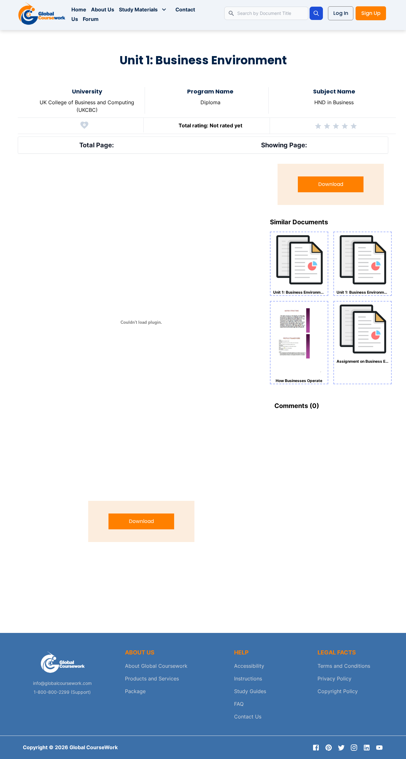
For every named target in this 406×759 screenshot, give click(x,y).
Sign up (371, 13)
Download (141, 521)
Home (78, 9)
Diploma (210, 102)
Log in (340, 13)
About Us (102, 9)
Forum (91, 19)
